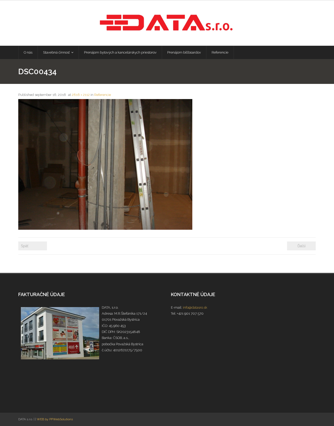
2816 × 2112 (81, 95)
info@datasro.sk (195, 307)
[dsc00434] (105, 164)
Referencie (102, 95)
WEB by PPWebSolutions (55, 419)
